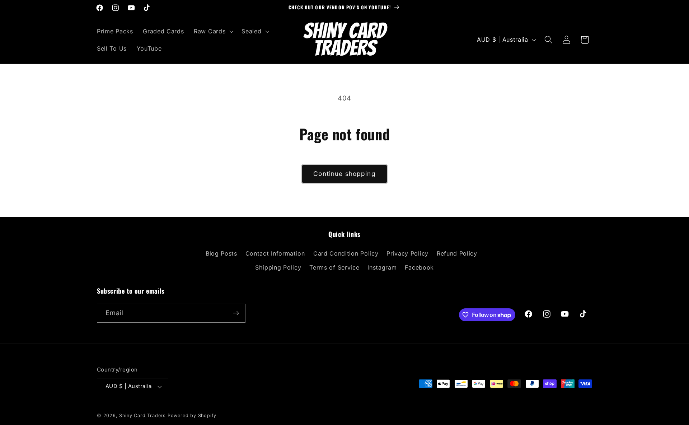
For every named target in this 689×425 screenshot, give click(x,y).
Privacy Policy (407, 253)
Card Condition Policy (346, 253)
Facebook (419, 267)
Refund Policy (457, 253)
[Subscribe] (236, 313)
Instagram (382, 267)
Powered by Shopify (192, 415)
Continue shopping (344, 173)
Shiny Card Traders (142, 415)
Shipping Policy (278, 267)
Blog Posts (221, 253)
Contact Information (275, 253)
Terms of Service (334, 267)
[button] (212, 31)
